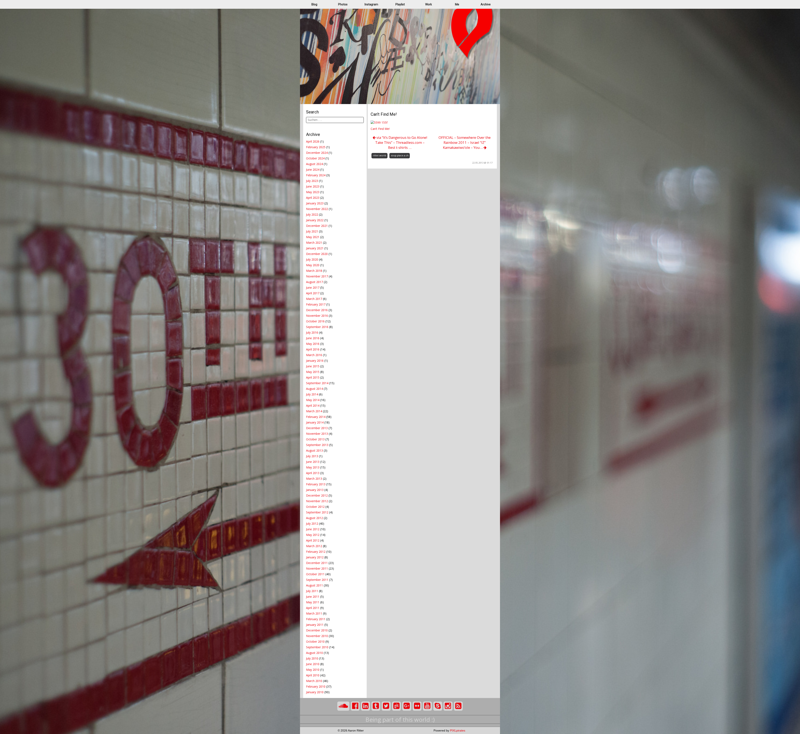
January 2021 (315, 248)
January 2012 (315, 557)
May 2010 (312, 670)
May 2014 (312, 400)
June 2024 (312, 169)
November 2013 (317, 434)
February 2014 (315, 417)
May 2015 (312, 372)
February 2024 (315, 175)
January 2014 (315, 422)
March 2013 (314, 479)
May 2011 (312, 602)
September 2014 (317, 383)
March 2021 (314, 243)
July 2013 (312, 456)
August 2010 (314, 653)
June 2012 (312, 529)
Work (428, 4)
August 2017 (314, 282)
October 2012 (315, 507)
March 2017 (314, 299)
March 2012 (314, 546)
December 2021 (317, 226)
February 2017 (315, 304)
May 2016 (312, 344)
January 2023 (315, 203)
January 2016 (315, 361)
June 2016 (312, 338)
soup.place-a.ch (400, 155)
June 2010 (312, 664)
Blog (314, 4)
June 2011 (312, 597)
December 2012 (317, 495)
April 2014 (312, 405)
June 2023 (312, 186)
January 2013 (315, 490)
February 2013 (315, 484)
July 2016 (312, 332)
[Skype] (437, 706)
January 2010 (315, 692)
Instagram (371, 4)
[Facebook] (355, 706)
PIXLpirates (457, 730)
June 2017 (312, 287)
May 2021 (312, 237)
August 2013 (314, 450)
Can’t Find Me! (380, 129)
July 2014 (312, 394)
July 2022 (312, 214)
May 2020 (312, 265)
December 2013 (317, 428)
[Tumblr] (375, 706)
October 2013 (315, 439)
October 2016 (315, 321)
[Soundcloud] (343, 706)
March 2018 (314, 271)
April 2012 (312, 540)
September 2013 (317, 445)
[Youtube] (427, 706)
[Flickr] (417, 706)
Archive (486, 4)
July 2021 (312, 231)
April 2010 (312, 675)
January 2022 (315, 220)
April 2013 (312, 473)
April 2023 (312, 198)
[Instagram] (448, 706)
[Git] (396, 706)
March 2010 (314, 681)
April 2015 (312, 377)
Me (457, 4)
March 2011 (314, 613)
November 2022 (317, 209)
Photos (343, 4)
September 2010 (317, 647)
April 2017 (312, 293)
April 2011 (312, 608)
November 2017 (317, 276)
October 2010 (315, 641)
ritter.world (379, 155)
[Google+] (406, 706)
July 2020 (312, 259)
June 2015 (312, 366)
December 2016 (317, 310)
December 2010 (317, 630)
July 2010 (312, 658)
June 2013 (312, 462)
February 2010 (315, 686)
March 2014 (314, 411)
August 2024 (314, 164)
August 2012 (314, 518)
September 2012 (317, 512)
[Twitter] (386, 706)
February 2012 (315, 552)
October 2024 (315, 158)
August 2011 (314, 585)
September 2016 (317, 327)
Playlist (400, 4)
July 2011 (312, 591)
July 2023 (312, 181)
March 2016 (314, 355)
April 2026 (312, 141)
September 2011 (317, 580)
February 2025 (315, 147)
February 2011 (315, 619)
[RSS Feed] (458, 706)
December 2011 (317, 563)
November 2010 (317, 636)
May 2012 (312, 535)
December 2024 (317, 153)
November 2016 (317, 316)
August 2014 (314, 389)
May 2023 (312, 192)
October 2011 (315, 574)
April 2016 (312, 349)
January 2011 (315, 625)
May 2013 (312, 467)
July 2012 (312, 523)
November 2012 (317, 501)
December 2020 (317, 254)
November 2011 (317, 568)
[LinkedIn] (365, 706)
